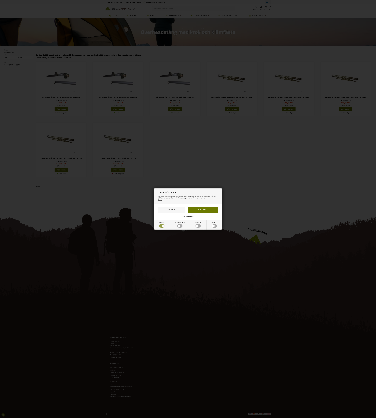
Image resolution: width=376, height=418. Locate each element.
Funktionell (198, 222)
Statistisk (214, 222)
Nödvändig (162, 222)
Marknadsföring (180, 222)
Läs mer (160, 200)
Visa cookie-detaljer (188, 216)
